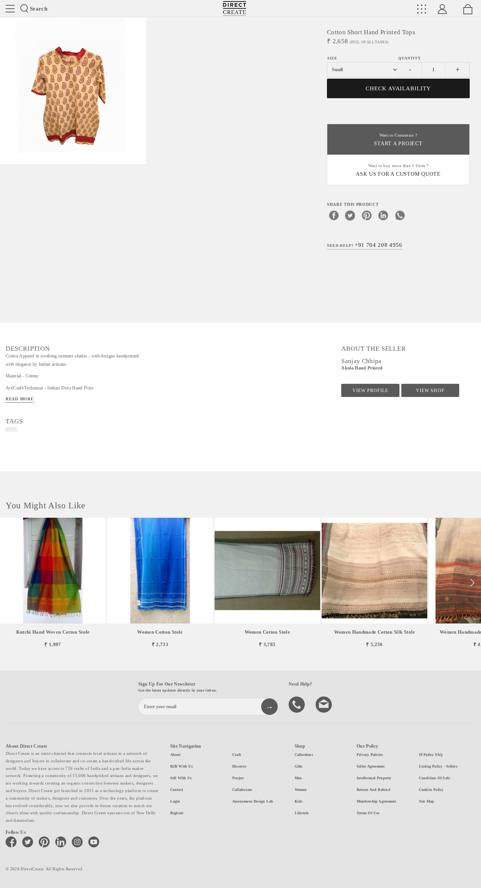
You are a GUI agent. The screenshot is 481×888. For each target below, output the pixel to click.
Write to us (325, 704)
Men (298, 778)
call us (298, 704)
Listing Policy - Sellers (438, 766)
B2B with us (181, 766)
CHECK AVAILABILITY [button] (398, 88)
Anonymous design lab (252, 801)
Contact (176, 790)
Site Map (426, 801)
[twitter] (350, 215)
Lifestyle (302, 813)
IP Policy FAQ (431, 755)
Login (175, 801)
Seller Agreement (371, 766)
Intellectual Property (374, 778)
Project (238, 778)
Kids (299, 801)
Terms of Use (368, 813)
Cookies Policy (431, 790)
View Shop (430, 390)
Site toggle (10, 8)
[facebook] (333, 215)
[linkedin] (383, 215)
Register (177, 813)
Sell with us (181, 778)
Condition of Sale (434, 778)
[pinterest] (367, 215)
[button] (472, 583)
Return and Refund (373, 790)
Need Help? (364, 245)
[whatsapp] (400, 215)
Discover (239, 766)
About (175, 755)
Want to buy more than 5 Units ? (398, 170)
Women (301, 790)
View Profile (370, 390)
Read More (20, 399)
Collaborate (242, 790)
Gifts (299, 766)
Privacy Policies (370, 755)
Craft (236, 755)
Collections (304, 755)
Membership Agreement (376, 801)
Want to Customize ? (398, 139)
